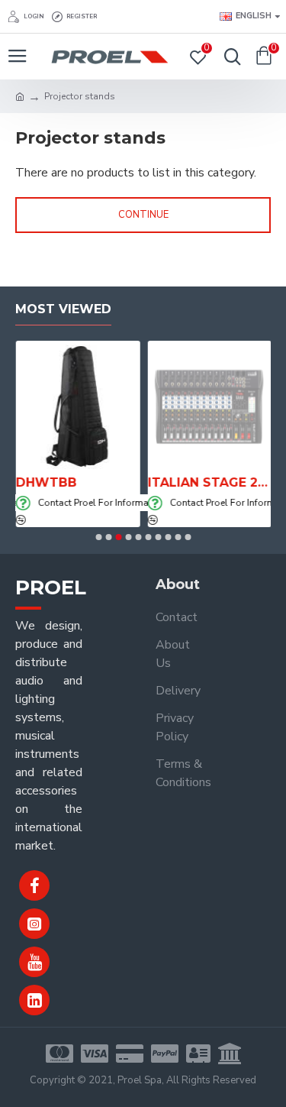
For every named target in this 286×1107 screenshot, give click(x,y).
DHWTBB (45, 482)
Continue (143, 215)
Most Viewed (63, 309)
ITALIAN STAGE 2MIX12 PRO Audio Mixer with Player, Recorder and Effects (209, 482)
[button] (98, 537)
